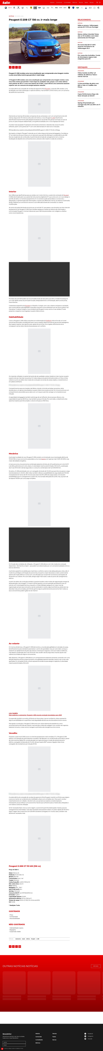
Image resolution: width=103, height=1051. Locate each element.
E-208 (53, 99)
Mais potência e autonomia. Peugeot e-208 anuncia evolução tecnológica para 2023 (35, 651)
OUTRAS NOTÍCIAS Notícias (20, 901)
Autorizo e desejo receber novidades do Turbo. (13, 1048)
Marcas (91, 2)
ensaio (23, 874)
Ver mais (95, 902)
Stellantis (49, 256)
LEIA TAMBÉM (13, 649)
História (52, 2)
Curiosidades (67, 2)
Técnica (81, 2)
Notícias (11, 16)
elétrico (28, 874)
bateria (43, 394)
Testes (86, 2)
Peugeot (47, 88)
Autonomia (18, 874)
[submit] (24, 1045)
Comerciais (59, 2)
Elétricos (74, 2)
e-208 (37, 874)
